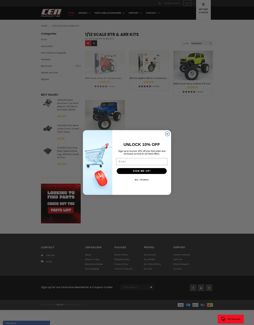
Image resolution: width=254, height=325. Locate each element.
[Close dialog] (167, 134)
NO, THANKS (142, 180)
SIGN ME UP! (142, 171)
